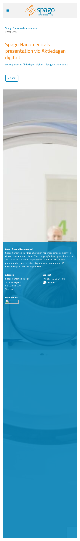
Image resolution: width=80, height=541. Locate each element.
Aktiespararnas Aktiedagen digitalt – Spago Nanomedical (36, 64)
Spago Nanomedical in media (21, 28)
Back (12, 78)
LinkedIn (50, 282)
